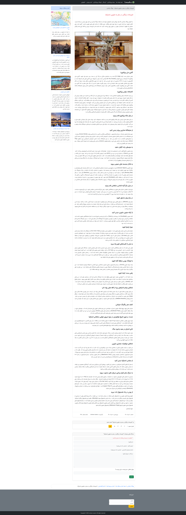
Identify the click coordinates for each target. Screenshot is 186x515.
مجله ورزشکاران (111, 2)
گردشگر (104, 2)
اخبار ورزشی (89, 2)
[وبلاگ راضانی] (129, 2)
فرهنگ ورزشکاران (97, 2)
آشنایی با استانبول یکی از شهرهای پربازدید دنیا (61, 28)
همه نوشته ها (119, 2)
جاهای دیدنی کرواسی (65, 92)
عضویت (131, 506)
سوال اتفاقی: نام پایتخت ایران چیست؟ (124, 469)
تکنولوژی (83, 2)
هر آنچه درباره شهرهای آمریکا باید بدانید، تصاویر (61, 56)
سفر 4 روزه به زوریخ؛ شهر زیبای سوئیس (61, 128)
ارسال (131, 477)
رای (110, 426)
